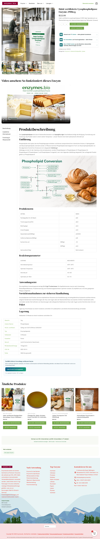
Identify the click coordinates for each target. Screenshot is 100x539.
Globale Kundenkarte (6, 506)
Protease (52, 475)
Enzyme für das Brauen (33, 473)
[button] (26, 3)
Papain (52, 486)
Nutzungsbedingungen (56, 534)
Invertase (52, 471)
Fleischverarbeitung (32, 478)
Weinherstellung (31, 482)
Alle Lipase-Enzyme (8, 452)
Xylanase (52, 492)
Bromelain (53, 484)
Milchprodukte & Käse (33, 476)
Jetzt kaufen (76, 28)
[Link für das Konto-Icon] (96, 3)
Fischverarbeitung (32, 484)
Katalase (52, 477)
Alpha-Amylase (54, 479)
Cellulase (52, 473)
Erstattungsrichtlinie (68, 534)
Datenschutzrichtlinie (43, 534)
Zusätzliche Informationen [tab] (7, 133)
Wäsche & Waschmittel (33, 480)
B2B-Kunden (52, 441)
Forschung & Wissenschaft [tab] (6, 139)
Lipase (83, 51)
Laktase (52, 481)
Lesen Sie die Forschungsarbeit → (15, 369)
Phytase (52, 490)
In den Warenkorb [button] (12, 423)
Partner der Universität (61, 441)
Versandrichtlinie (78, 534)
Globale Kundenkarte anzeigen (41, 441)
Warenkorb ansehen (88, 3)
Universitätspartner (6, 504)
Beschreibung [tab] (6, 128)
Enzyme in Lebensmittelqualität (73, 51)
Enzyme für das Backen (33, 471)
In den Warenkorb (79, 24)
